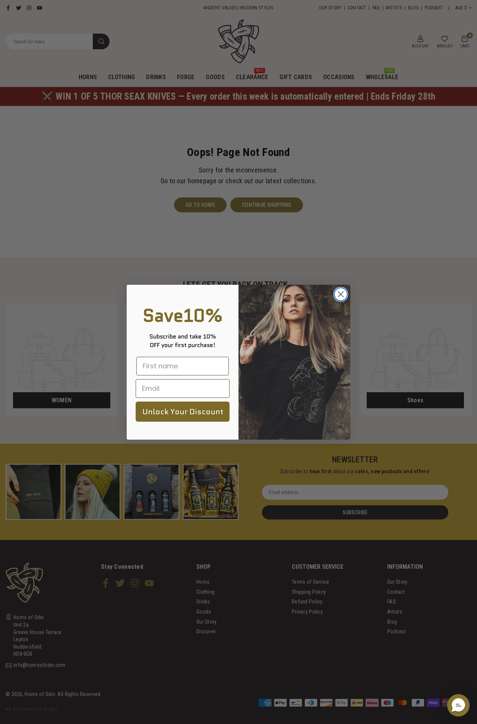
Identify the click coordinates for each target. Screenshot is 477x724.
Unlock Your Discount (182, 411)
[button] (458, 705)
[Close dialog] (340, 294)
